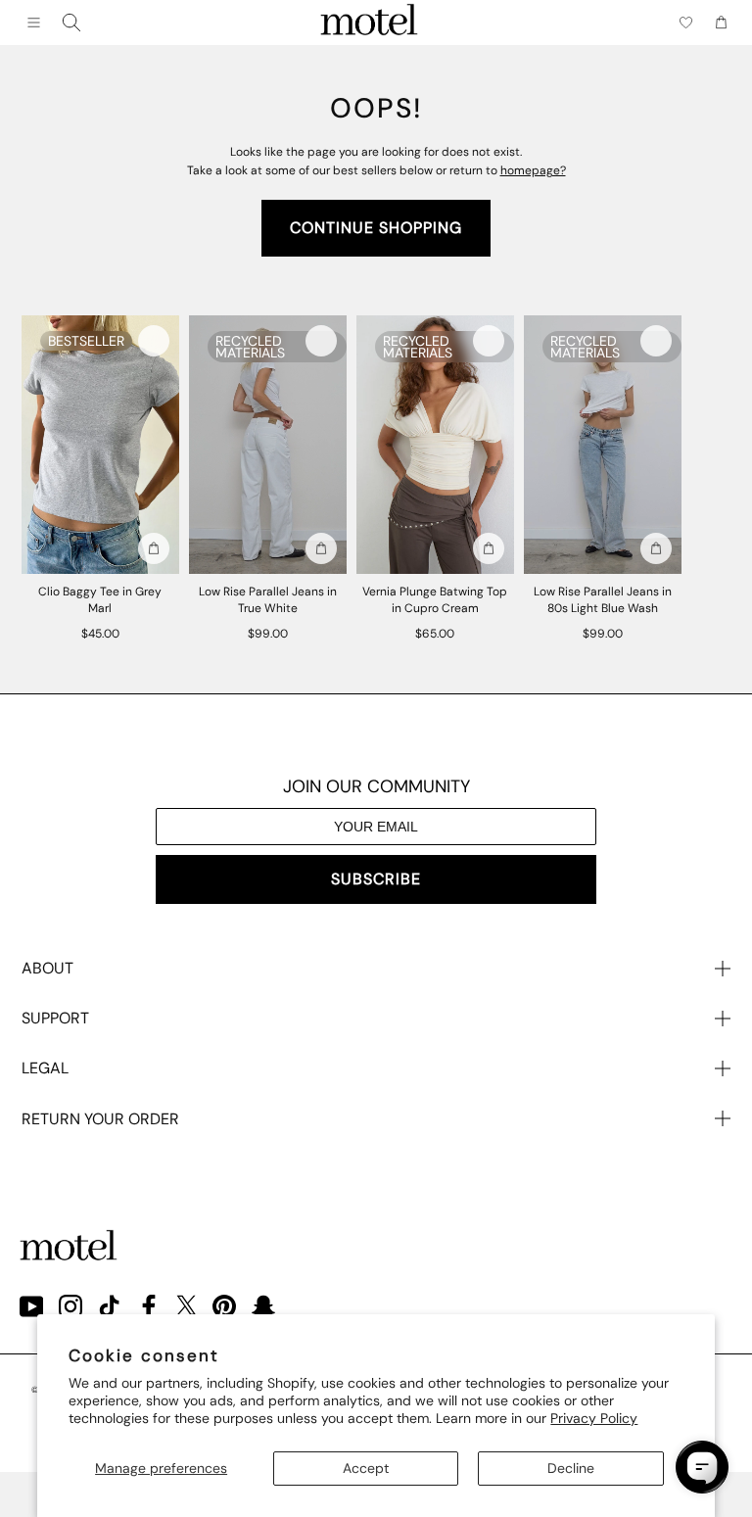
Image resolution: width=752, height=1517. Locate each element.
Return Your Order (100, 1119)
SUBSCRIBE (376, 879)
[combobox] (71, 22)
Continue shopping (376, 227)
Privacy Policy (593, 1418)
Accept (366, 1468)
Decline (570, 1468)
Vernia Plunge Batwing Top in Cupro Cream (434, 600)
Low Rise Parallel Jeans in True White (268, 600)
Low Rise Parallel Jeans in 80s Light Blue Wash (603, 600)
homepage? (533, 170)
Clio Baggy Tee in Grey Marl (100, 600)
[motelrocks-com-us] (369, 22)
